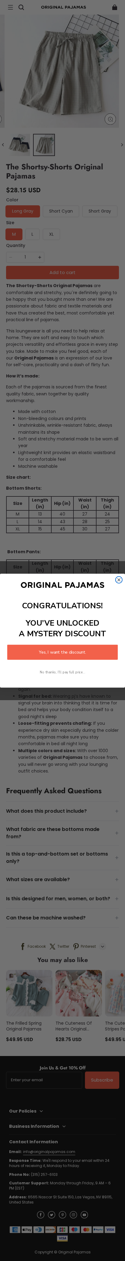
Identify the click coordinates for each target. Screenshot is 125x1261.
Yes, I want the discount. (62, 652)
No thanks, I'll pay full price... (62, 672)
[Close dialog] (119, 579)
